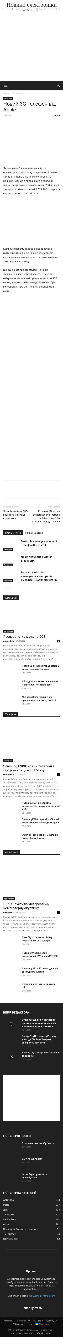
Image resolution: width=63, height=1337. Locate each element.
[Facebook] (6, 491)
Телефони (18, 93)
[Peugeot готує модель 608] (31, 619)
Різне (29, 1324)
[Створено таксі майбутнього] (11, 1147)
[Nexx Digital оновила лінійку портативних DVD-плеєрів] (11, 941)
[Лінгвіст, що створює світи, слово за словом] (11, 1056)
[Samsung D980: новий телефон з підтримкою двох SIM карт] (31, 741)
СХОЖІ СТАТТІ (13, 533)
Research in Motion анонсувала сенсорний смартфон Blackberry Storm (39, 576)
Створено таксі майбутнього (38, 1143)
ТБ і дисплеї (18, 1324)
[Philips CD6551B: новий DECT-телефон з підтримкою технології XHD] (11, 807)
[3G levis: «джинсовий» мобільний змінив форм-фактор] (11, 839)
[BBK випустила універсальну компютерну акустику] (31, 879)
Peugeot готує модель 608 (24, 637)
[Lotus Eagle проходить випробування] (11, 1178)
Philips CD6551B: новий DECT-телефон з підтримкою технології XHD (40, 806)
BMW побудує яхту (32, 1159)
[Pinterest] (21, 491)
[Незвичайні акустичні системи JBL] (11, 988)
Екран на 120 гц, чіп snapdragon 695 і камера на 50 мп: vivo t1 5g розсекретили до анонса (46, 516)
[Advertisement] (31, 47)
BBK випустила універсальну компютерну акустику (26, 906)
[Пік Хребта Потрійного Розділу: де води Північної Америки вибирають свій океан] (11, 1040)
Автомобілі (8, 631)
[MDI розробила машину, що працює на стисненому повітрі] (11, 701)
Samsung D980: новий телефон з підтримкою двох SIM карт (28, 768)
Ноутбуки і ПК (23, 1320)
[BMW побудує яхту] (11, 1163)
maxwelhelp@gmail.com (42, 1295)
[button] (5, 85)
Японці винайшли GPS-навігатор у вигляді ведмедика (15, 515)
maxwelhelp (8, 641)
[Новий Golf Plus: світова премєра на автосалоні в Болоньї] (11, 670)
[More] (36, 491)
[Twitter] (14, 491)
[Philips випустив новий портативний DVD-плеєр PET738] (11, 957)
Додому (6, 93)
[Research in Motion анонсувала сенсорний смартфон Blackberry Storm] (11, 576)
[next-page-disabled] (10, 588)
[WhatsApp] (29, 491)
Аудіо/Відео (9, 898)
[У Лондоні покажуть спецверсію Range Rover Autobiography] (11, 685)
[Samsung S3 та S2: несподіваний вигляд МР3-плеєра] (11, 972)
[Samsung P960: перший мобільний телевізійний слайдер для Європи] (11, 823)
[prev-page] (5, 588)
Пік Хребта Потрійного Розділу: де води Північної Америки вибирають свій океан (39, 1039)
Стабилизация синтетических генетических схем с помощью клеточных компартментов (39, 1023)
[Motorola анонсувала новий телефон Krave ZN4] (11, 545)
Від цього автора (34, 533)
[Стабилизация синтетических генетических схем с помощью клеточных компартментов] (11, 1024)
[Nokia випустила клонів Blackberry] (11, 560)
